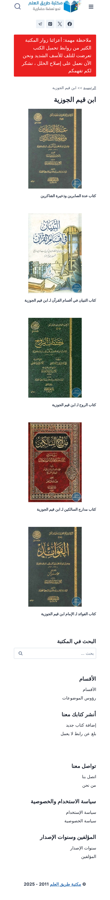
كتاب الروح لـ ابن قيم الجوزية (74, 404)
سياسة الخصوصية (80, 820)
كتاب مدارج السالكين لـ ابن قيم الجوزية (66, 509)
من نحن (89, 785)
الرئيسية (89, 88)
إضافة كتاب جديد (81, 725)
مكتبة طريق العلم (65, 884)
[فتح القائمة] (91, 6)
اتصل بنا (89, 776)
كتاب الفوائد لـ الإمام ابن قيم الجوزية (68, 613)
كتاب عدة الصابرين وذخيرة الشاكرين (68, 195)
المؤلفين (88, 856)
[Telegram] (40, 24)
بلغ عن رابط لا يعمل (78, 733)
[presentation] (55, 149)
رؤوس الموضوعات (79, 698)
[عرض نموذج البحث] (17, 6)
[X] (60, 24)
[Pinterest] (50, 24)
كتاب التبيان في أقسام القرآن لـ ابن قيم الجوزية (60, 300)
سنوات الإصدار (83, 848)
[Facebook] (69, 24)
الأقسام (89, 689)
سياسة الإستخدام (81, 812)
